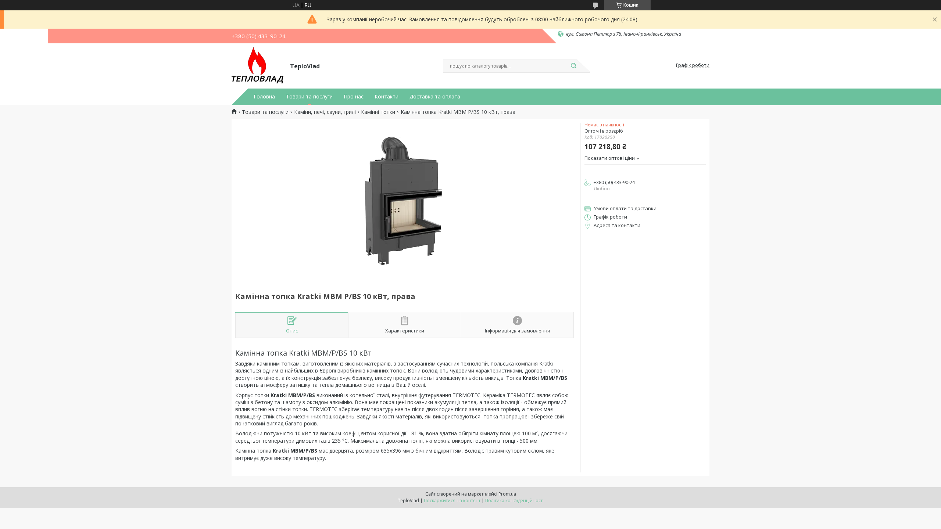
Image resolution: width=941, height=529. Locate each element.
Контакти (386, 96)
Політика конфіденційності (514, 500)
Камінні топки (378, 112)
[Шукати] (573, 66)
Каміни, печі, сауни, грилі (325, 112)
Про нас (354, 96)
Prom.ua (507, 494)
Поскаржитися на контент (452, 500)
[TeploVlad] (257, 65)
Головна (264, 96)
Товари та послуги (309, 96)
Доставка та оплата (434, 96)
